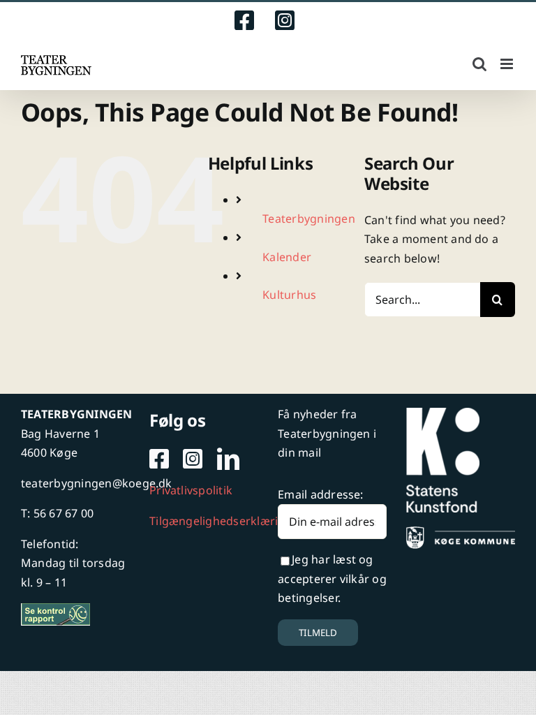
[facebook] (159, 459)
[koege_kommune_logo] (460, 532)
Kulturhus (289, 294)
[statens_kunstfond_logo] (442, 413)
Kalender (286, 257)
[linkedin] (228, 459)
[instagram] (192, 459)
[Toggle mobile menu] (507, 64)
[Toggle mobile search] (479, 64)
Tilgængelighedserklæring (220, 521)
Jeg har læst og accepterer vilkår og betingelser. (332, 578)
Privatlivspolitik (190, 490)
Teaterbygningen (308, 218)
